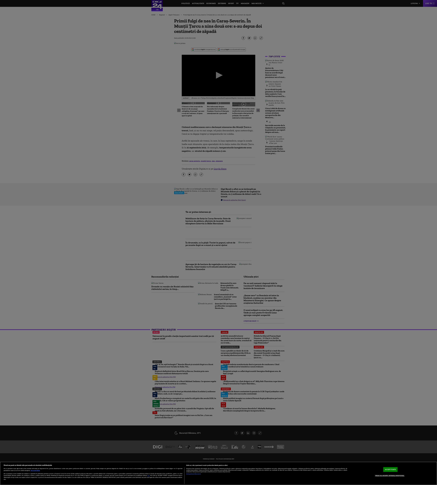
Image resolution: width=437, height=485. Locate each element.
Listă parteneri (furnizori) (193, 474)
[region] (218, 473)
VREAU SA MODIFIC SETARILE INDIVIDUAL (389, 475)
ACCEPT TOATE (390, 469)
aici (148, 475)
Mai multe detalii (35, 470)
